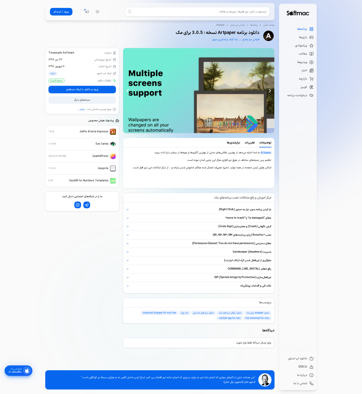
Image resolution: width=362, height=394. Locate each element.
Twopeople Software (61, 53)
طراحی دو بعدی (237, 25)
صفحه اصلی (269, 25)
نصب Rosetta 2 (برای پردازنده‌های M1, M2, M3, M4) (242, 235)
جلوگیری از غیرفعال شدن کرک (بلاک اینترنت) (247, 260)
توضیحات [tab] (265, 142)
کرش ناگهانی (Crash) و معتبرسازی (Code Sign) (244, 226)
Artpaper (266, 153)
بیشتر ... (81, 109)
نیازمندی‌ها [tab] (233, 142)
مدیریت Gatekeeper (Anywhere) (252, 252)
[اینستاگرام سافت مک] (77, 205)
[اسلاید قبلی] (270, 91)
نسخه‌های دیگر (82, 100)
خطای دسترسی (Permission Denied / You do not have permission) (231, 243)
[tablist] (198, 142)
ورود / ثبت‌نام (61, 12)
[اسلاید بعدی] (128, 91)
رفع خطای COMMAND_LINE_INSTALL (249, 269)
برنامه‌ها (254, 25)
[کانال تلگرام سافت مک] (86, 205)
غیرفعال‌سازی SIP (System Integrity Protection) (242, 277)
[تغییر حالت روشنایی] (97, 11)
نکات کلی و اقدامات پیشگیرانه (255, 286)
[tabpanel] (198, 167)
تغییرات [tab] (250, 142)
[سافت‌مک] (298, 13)
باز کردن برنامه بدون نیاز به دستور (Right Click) (245, 210)
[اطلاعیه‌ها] (87, 11)
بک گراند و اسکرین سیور (225, 39)
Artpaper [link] (220, 25)
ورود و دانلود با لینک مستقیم (82, 89)
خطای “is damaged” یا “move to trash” (248, 218)
